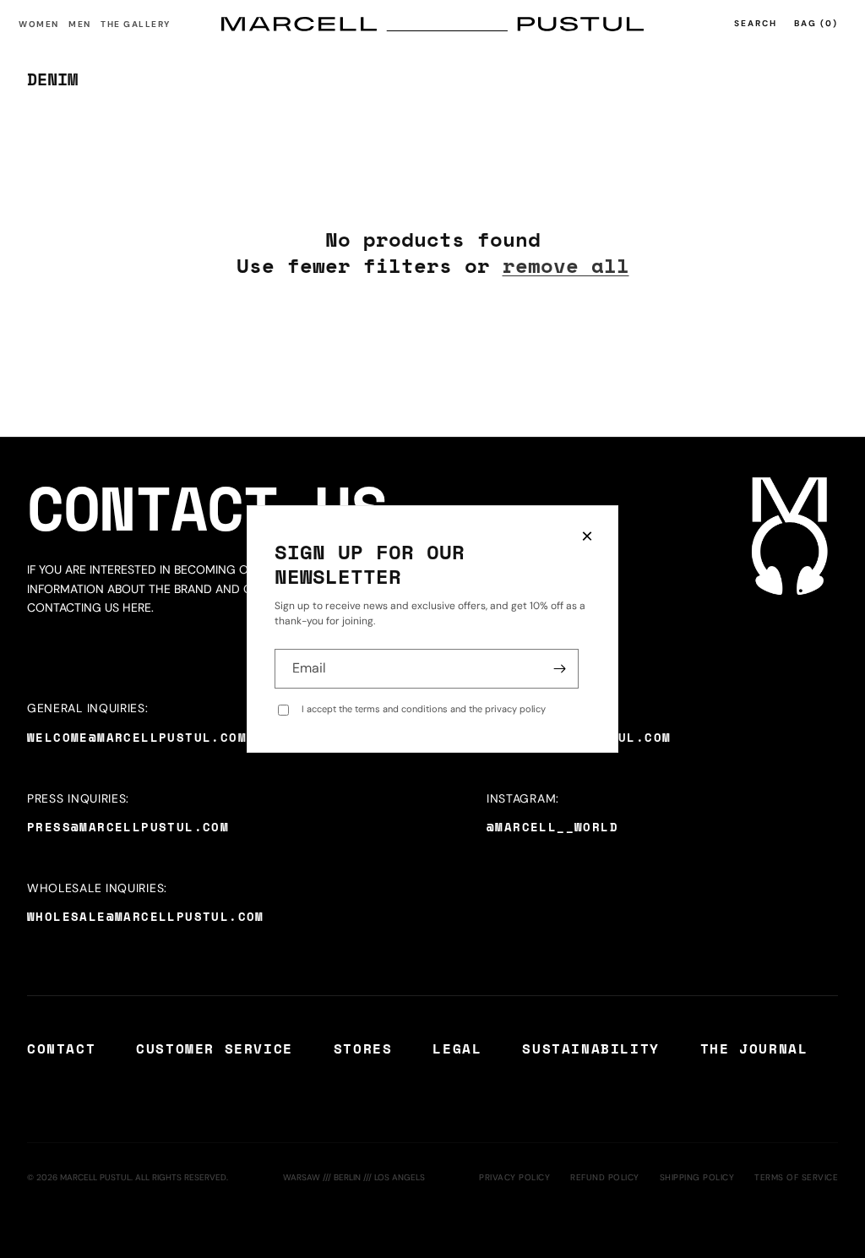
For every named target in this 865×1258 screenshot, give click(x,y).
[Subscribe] (559, 669)
